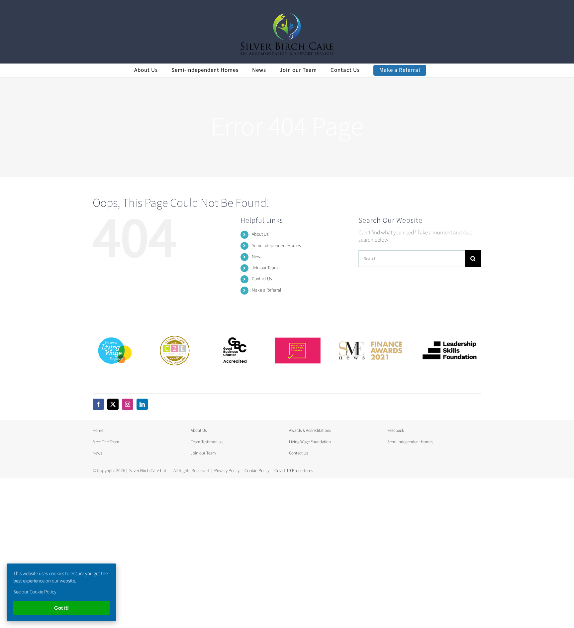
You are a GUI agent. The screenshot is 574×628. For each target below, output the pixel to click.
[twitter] (113, 404)
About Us (260, 234)
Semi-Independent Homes (276, 245)
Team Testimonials (207, 442)
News (257, 256)
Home (98, 431)
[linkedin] (142, 404)
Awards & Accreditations (310, 431)
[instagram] (127, 404)
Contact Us (262, 279)
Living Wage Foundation (310, 442)
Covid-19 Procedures (293, 470)
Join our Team (265, 268)
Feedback (395, 431)
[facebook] (98, 404)
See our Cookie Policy (34, 591)
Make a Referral (266, 290)
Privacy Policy (226, 470)
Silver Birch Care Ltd (147, 470)
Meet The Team (106, 442)
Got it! (61, 608)
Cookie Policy (256, 470)
